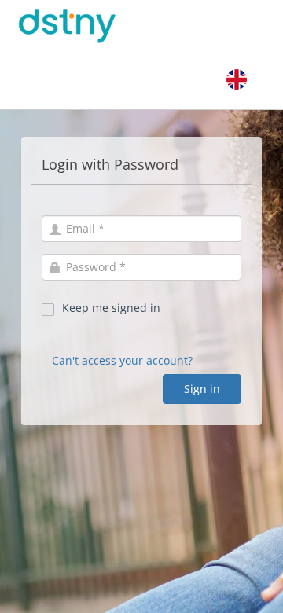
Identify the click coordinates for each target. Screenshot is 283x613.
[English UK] (236, 79)
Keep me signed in (111, 307)
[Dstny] (87, 26)
